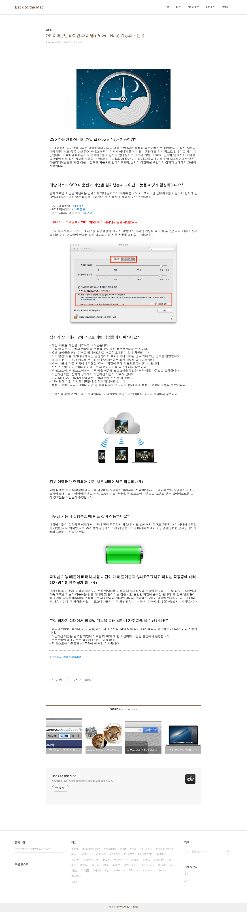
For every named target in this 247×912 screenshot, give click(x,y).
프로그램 (115, 854)
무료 (173, 865)
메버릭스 (87, 854)
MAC (147, 859)
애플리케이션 (91, 859)
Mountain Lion (91, 848)
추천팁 (136, 859)
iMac (106, 859)
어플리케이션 (120, 859)
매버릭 (162, 865)
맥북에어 (160, 859)
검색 (228, 851)
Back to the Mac (29, 7)
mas (75, 854)
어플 (133, 848)
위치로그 (210, 7)
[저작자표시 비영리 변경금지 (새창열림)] (89, 679)
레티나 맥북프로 (165, 848)
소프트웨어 (146, 848)
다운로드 (79, 206)
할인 (75, 870)
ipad (75, 848)
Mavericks (132, 865)
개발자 (85, 865)
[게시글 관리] (65, 680)
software (119, 870)
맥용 (124, 848)
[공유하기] (60, 680)
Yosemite (110, 848)
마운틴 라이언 (146, 854)
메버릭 (98, 870)
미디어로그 (193, 7)
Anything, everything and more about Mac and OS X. (82, 780)
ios (74, 865)
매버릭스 (162, 870)
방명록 (225, 7)
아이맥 (76, 859)
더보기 (74, 882)
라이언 (117, 865)
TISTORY (124, 907)
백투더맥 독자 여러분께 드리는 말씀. (33, 848)
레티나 (162, 854)
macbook (148, 865)
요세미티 (77, 875)
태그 (178, 7)
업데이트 (101, 854)
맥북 (106, 865)
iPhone (134, 870)
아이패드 (148, 870)
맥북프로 (129, 854)
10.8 (96, 865)
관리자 (136, 907)
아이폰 (86, 870)
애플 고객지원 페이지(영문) (67, 656)
